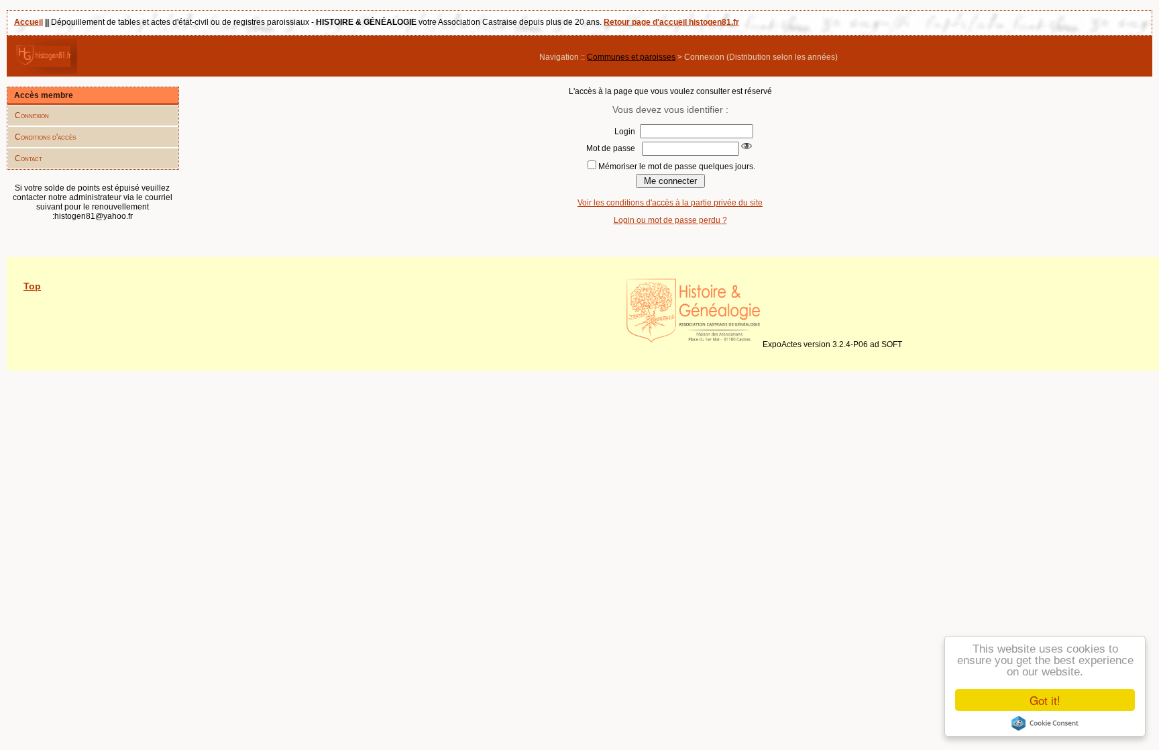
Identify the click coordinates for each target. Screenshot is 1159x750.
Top (32, 286)
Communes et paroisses (631, 57)
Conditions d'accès (45, 137)
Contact (28, 158)
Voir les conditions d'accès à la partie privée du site (670, 202)
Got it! (1045, 700)
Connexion (32, 115)
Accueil (28, 22)
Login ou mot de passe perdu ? (670, 220)
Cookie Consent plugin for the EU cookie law (1045, 723)
